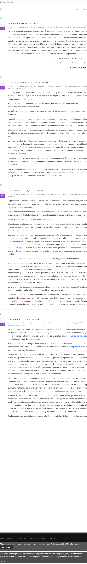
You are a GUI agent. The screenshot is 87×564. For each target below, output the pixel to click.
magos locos (12, 196)
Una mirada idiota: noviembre (24, 319)
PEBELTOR (75, 67)
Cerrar (2, 561)
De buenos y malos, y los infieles (25, 191)
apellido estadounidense (57, 86)
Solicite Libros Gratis (37, 538)
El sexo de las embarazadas (23, 23)
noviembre (11, 325)
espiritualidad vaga (80, 323)
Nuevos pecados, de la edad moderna (28, 82)
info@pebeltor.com (6, 2)
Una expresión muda (76, 347)
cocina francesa (80, 86)
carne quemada (55, 194)
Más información (72, 544)
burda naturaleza (55, 323)
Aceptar (6, 547)
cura (61, 27)
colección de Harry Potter (30, 298)
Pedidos (52, 538)
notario (74, 27)
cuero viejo (63, 194)
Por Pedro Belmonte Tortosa (19, 27)
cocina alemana (70, 86)
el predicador (72, 194)
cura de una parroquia (67, 323)
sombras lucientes (20, 325)
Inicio (77, 10)
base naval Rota (55, 27)
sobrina (79, 27)
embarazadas (67, 27)
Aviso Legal (22, 538)
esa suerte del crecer (18, 88)
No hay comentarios (39, 27)
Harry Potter (80, 194)
